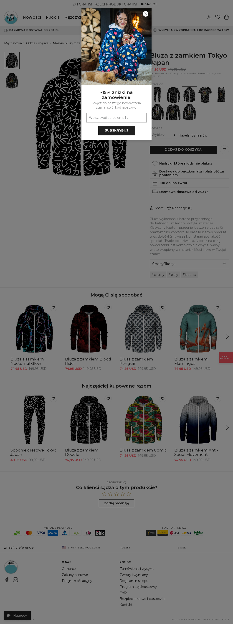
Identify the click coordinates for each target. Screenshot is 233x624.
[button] (116, 312)
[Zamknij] (145, 14)
